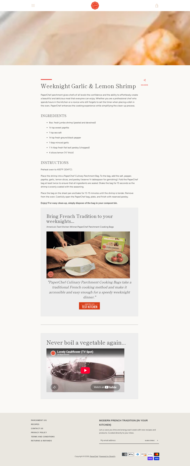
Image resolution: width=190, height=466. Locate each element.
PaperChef (94, 456)
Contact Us (37, 429)
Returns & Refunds (41, 441)
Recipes (35, 424)
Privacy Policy (39, 433)
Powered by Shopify (107, 456)
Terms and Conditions (43, 437)
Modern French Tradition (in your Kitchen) (123, 422)
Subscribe (150, 440)
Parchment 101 (39, 420)
